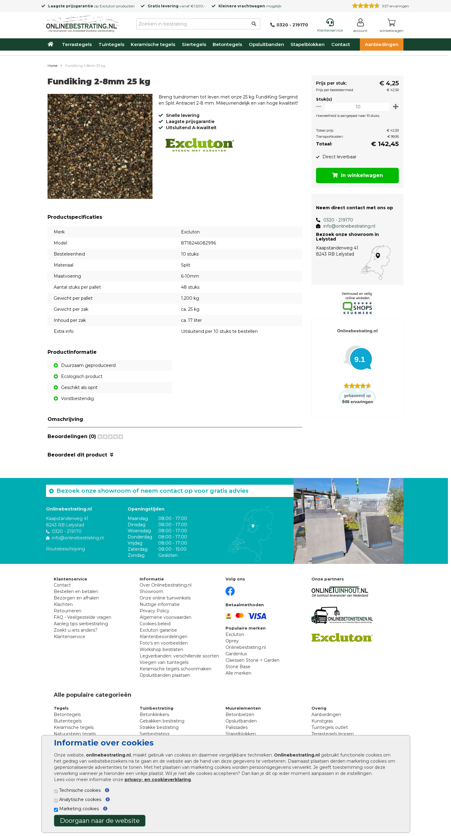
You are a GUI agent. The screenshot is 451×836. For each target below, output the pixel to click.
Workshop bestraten (161, 649)
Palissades (237, 727)
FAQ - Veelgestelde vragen (82, 617)
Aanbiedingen (382, 44)
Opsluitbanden (266, 44)
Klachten (63, 604)
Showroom (151, 591)
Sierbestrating (154, 734)
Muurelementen (243, 708)
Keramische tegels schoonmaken (175, 669)
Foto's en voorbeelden (164, 643)
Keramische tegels (153, 44)
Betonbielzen (240, 714)
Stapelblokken (308, 44)
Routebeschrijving (65, 549)
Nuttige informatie (160, 604)
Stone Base (238, 666)
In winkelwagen (362, 175)
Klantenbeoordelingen (163, 636)
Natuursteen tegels (75, 734)
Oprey (232, 641)
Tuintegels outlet (329, 727)
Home (52, 66)
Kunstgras (322, 721)
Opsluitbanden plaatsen (165, 675)
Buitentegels (68, 721)
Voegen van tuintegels (164, 662)
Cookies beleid (155, 623)
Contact (340, 44)
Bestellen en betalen (76, 591)
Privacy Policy (154, 611)
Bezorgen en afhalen (76, 598)
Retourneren (67, 611)
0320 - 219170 (338, 220)
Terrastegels (77, 44)
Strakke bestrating (159, 727)
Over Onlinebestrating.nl (165, 585)
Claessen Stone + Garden (252, 660)
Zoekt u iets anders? (76, 630)
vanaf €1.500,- (177, 6)
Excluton (107, 6)
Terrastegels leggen (332, 734)
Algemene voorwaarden (165, 617)
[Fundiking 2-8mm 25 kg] (100, 147)
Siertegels (194, 44)
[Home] (81, 22)
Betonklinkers (154, 714)
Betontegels (227, 44)
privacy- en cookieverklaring (158, 779)
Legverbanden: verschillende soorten (179, 656)
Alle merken (238, 673)
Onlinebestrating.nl (246, 647)
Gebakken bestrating (162, 721)
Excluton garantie (158, 630)
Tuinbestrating (156, 708)
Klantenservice (69, 636)
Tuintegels (111, 44)
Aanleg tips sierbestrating (81, 623)
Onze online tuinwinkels (165, 598)
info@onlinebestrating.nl (349, 226)
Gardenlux (236, 654)
